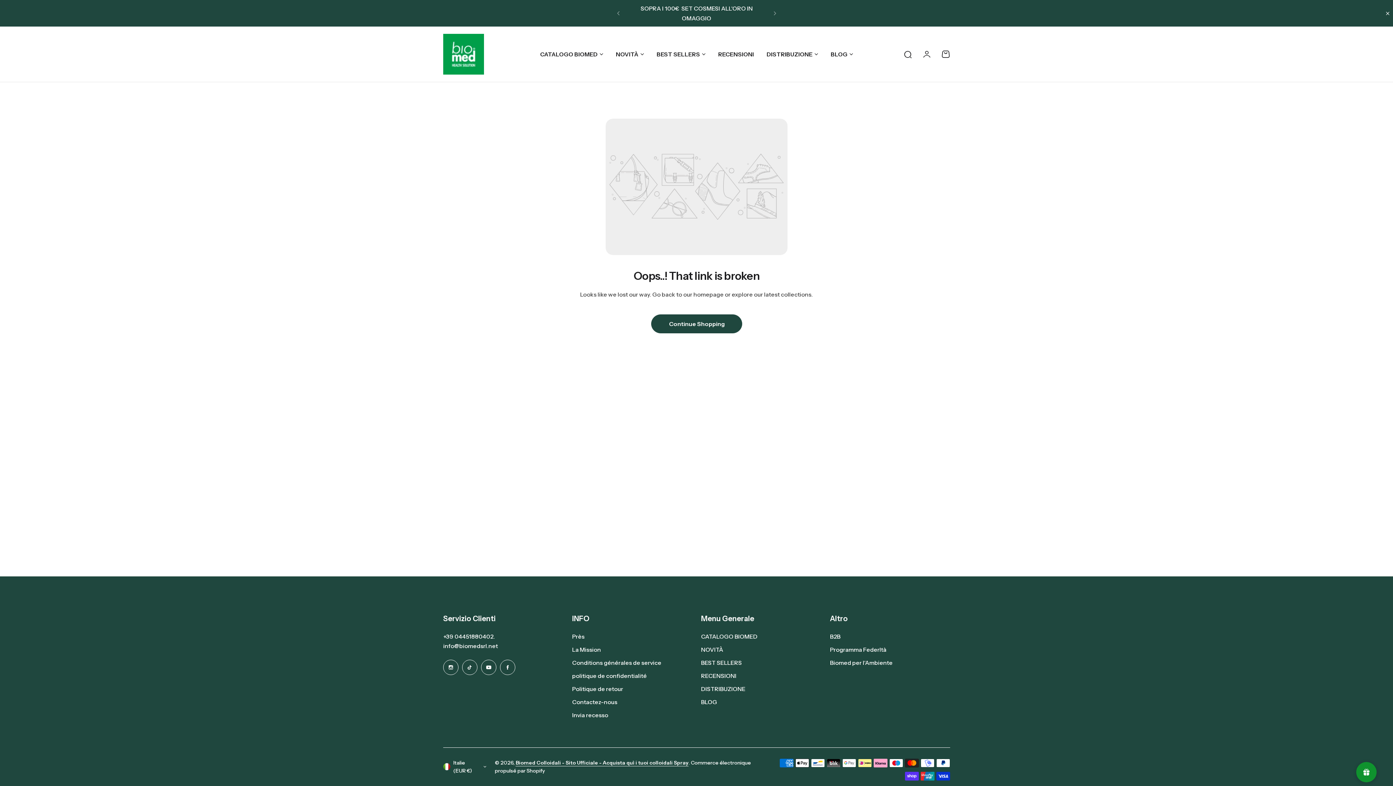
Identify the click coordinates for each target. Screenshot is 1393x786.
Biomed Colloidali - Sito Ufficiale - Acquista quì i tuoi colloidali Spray (602, 762)
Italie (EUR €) (462, 766)
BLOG (839, 54)
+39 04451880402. (469, 636)
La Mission (586, 649)
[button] (618, 13)
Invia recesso (590, 715)
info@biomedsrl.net (470, 646)
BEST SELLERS (678, 54)
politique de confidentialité (609, 675)
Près (578, 636)
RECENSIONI (718, 675)
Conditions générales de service (616, 662)
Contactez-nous (594, 702)
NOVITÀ (627, 54)
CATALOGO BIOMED (569, 54)
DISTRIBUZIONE (789, 54)
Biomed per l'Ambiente (861, 662)
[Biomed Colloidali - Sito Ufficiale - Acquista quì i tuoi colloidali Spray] (463, 54)
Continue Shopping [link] (696, 324)
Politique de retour (597, 688)
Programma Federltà (858, 649)
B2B (835, 636)
